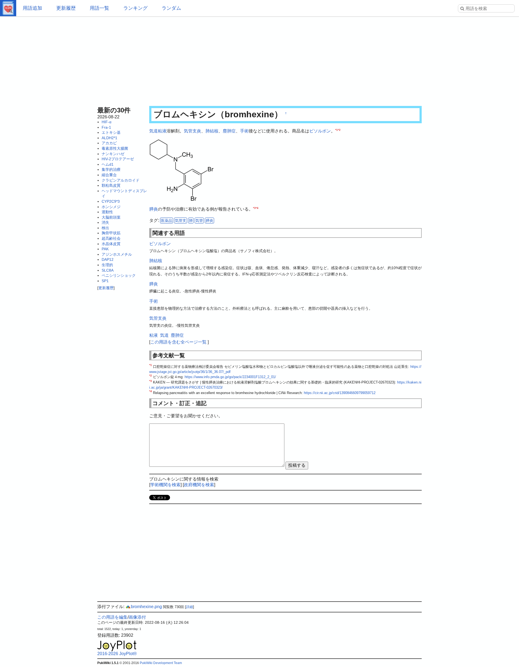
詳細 (189, 607)
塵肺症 (229, 131)
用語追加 (32, 8)
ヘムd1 (108, 164)
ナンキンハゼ (113, 154)
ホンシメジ (111, 207)
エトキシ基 (111, 132)
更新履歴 (66, 8)
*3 (254, 207)
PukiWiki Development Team (161, 663)
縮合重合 (109, 175)
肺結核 (211, 131)
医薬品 (166, 220)
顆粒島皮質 (111, 185)
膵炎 (153, 209)
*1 (336, 129)
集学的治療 (111, 169)
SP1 (105, 281)
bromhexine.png (146, 606)
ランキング (135, 8)
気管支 (180, 220)
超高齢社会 (111, 238)
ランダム (171, 8)
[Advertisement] (259, 59)
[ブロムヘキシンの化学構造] (181, 169)
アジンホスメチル (117, 254)
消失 (105, 222)
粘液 (162, 131)
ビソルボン (320, 131)
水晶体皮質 (111, 244)
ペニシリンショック (119, 275)
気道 (153, 131)
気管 (199, 220)
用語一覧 (99, 8)
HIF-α (106, 122)
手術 (244, 131)
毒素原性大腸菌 (115, 148)
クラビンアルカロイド (120, 180)
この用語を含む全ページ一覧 (178, 342)
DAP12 (108, 259)
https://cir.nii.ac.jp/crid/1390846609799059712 (339, 393)
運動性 (107, 212)
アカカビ (109, 143)
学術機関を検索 (165, 484)
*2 (339, 129)
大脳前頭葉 (111, 217)
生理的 (107, 265)
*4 (257, 207)
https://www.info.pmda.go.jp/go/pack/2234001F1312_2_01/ (230, 377)
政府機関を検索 (199, 484)
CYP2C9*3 (111, 201)
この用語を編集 (112, 617)
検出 (105, 228)
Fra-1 (106, 127)
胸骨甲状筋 (111, 233)
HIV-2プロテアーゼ (118, 159)
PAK (105, 249)
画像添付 (137, 617)
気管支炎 (192, 131)
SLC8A (108, 270)
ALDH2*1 (109, 138)
